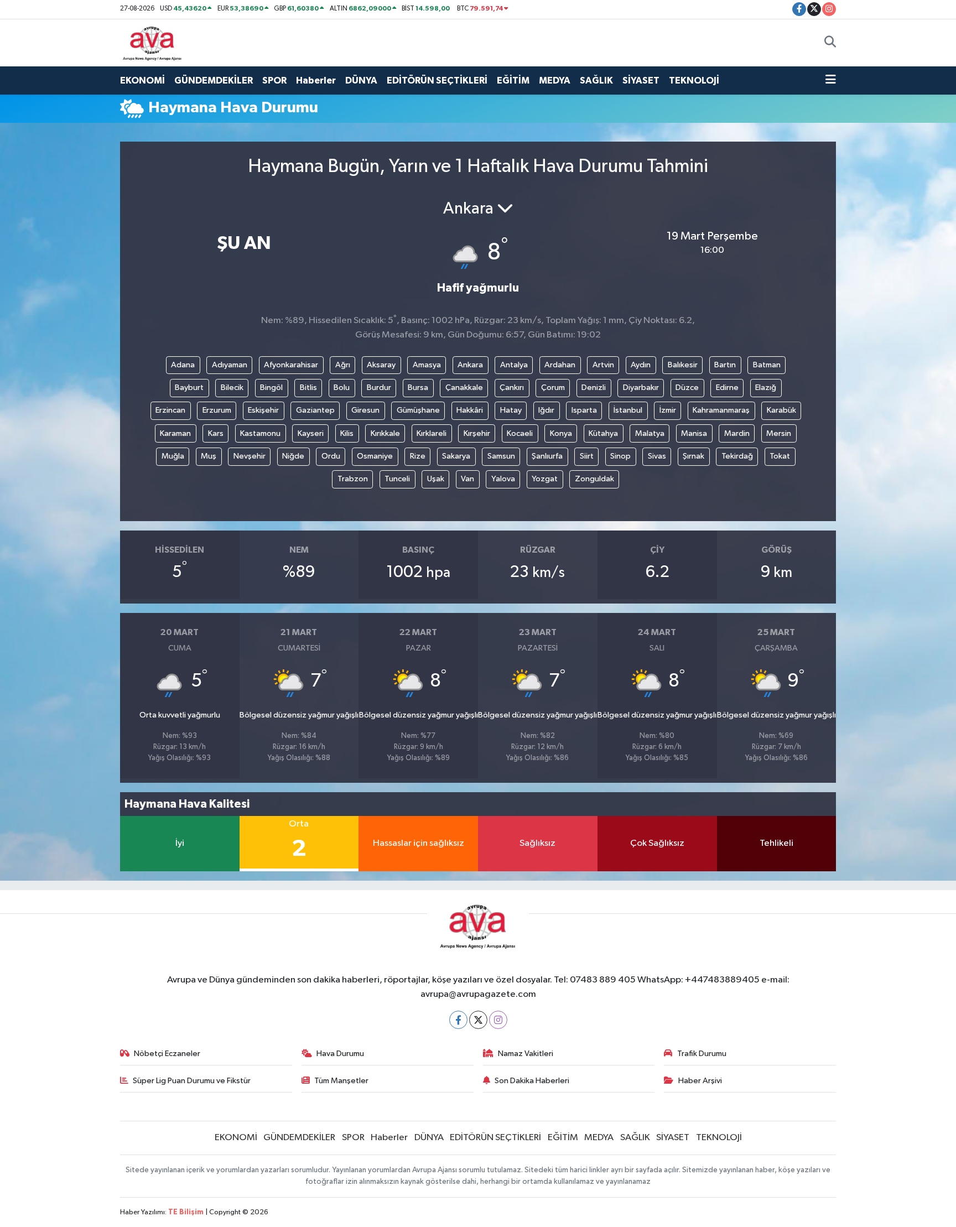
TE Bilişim (186, 1212)
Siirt (587, 456)
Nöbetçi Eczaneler (167, 1053)
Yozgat (545, 479)
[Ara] (830, 42)
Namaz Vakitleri (525, 1053)
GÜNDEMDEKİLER (213, 80)
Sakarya (456, 456)
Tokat (780, 456)
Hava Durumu (340, 1053)
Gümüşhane (418, 410)
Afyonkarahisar (291, 365)
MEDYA (554, 80)
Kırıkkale (385, 433)
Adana (183, 365)
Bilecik (232, 387)
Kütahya (603, 433)
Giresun (365, 410)
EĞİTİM (513, 80)
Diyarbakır (641, 387)
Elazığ (765, 387)
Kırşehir (477, 433)
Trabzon (352, 479)
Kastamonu (260, 433)
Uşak (435, 479)
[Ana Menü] (830, 81)
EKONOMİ (142, 80)
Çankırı (512, 387)
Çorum (553, 387)
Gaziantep (315, 410)
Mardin (737, 433)
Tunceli (397, 479)
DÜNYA (361, 80)
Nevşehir (249, 456)
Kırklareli (431, 433)
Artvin (603, 365)
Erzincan (170, 410)
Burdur (379, 387)
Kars (216, 433)
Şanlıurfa (547, 456)
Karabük (781, 410)
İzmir (667, 410)
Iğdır (546, 410)
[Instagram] (498, 1020)
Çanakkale (464, 387)
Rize (417, 456)
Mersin (778, 433)
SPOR (274, 80)
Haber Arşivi (700, 1081)
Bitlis (308, 387)
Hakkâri (469, 410)
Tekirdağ (737, 456)
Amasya (427, 365)
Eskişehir (263, 410)
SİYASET (640, 80)
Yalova (503, 479)
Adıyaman (229, 365)
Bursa (418, 387)
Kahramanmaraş (721, 410)
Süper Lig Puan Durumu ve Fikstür (192, 1081)
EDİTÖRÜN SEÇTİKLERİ (437, 80)
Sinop (620, 456)
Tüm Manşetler (341, 1081)
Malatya (649, 433)
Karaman (175, 433)
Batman (767, 365)
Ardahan (559, 365)
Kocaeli (520, 433)
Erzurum (216, 410)
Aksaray (381, 365)
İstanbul (628, 410)
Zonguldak (594, 479)
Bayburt (189, 387)
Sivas (657, 456)
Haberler (316, 80)
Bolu (342, 387)
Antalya (514, 365)
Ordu (330, 456)
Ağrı (342, 365)
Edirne (727, 387)
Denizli (593, 387)
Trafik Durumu (701, 1053)
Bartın (725, 365)
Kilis (347, 433)
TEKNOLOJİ (694, 80)
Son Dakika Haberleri (532, 1081)
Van (467, 479)
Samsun (501, 456)
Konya (561, 433)
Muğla (173, 456)
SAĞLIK (596, 80)
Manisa (694, 433)
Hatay (511, 410)
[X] (478, 1020)
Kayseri (311, 433)
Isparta (584, 410)
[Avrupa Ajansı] (152, 42)
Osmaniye (375, 456)
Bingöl (271, 387)
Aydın (641, 365)
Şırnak (693, 456)
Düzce (687, 387)
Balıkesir (683, 365)
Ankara (470, 365)
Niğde (293, 456)
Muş (208, 456)
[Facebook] (458, 1020)
